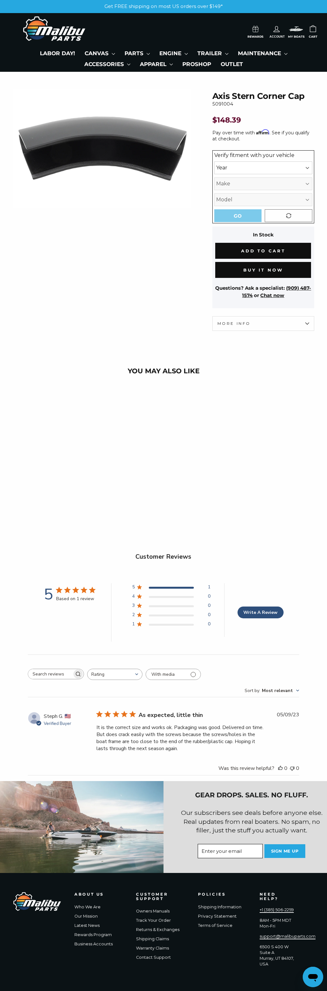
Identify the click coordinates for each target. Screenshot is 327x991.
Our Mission (86, 916)
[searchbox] (50, 674)
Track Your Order (153, 920)
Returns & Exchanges (157, 929)
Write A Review (260, 612)
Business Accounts (93, 944)
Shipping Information (219, 907)
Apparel (154, 64)
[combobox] (114, 674)
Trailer (210, 53)
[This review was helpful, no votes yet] (280, 768)
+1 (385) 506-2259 (277, 909)
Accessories (104, 64)
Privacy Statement (217, 916)
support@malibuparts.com (288, 936)
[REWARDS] (255, 28)
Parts (135, 53)
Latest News (87, 925)
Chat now (272, 295)
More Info (234, 323)
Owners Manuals (153, 911)
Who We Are (87, 907)
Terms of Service (215, 925)
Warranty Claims (152, 948)
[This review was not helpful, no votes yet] (292, 768)
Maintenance (260, 53)
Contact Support (153, 957)
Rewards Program (93, 934)
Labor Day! (57, 53)
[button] (296, 29)
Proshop (196, 64)
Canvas (97, 53)
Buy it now (263, 269)
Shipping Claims (152, 938)
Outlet (232, 64)
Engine (171, 53)
